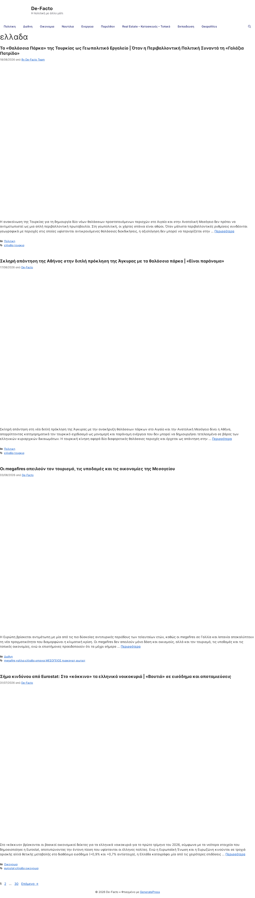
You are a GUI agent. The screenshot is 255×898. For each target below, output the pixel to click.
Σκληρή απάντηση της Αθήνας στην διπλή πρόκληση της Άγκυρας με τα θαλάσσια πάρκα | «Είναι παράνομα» (112, 261)
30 (16, 884)
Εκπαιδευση (186, 26)
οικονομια (31, 868)
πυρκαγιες (68, 660)
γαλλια (20, 660)
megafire (9, 660)
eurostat (9, 868)
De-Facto (42, 8)
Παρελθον (108, 26)
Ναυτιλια (68, 26)
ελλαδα (8, 245)
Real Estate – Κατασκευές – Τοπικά (146, 26)
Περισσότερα (224, 231)
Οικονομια (47, 26)
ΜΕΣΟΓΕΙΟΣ (53, 660)
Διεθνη (27, 26)
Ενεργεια (87, 26)
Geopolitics (209, 26)
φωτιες (80, 660)
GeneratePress (150, 892)
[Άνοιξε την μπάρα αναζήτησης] (249, 26)
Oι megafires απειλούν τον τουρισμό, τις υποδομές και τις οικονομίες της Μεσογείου (87, 468)
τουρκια (19, 245)
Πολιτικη (10, 26)
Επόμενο (29, 884)
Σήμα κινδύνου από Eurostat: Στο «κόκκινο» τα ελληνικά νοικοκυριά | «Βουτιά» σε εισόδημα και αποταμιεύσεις (115, 676)
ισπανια (40, 660)
